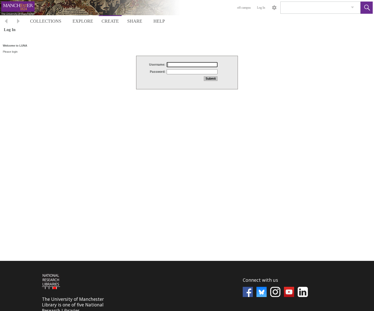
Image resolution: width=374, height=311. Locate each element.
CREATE (110, 21)
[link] (352, 7)
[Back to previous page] (6, 21)
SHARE (134, 21)
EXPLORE (83, 21)
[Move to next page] (18, 21)
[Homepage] (96, 7)
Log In (261, 7)
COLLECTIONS (45, 21)
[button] (367, 8)
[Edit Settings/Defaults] (274, 8)
